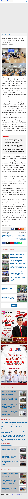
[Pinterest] (19, 229)
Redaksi (14, 494)
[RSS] (22, 229)
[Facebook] (12, 229)
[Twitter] (16, 229)
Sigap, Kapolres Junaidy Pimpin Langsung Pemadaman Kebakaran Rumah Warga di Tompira (15, 140)
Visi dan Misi (19, 494)
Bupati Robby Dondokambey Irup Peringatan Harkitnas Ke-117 (7, 235)
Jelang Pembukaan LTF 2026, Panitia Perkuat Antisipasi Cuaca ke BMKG (18, 267)
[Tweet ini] (8, 243)
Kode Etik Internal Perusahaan (7, 495)
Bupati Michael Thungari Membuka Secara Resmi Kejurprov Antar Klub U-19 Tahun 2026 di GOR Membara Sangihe (8, 298)
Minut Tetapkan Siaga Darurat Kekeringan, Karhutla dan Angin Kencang (17, 279)
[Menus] (26, 1)
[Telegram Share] (16, 243)
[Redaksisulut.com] (7, 1)
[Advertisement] (14, 18)
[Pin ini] (12, 243)
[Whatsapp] (20, 243)
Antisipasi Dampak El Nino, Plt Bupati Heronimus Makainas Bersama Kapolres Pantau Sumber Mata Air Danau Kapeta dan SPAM (17, 257)
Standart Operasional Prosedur (7, 497)
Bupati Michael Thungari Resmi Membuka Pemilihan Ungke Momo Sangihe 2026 (17, 273)
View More (14, 305)
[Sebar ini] (4, 243)
